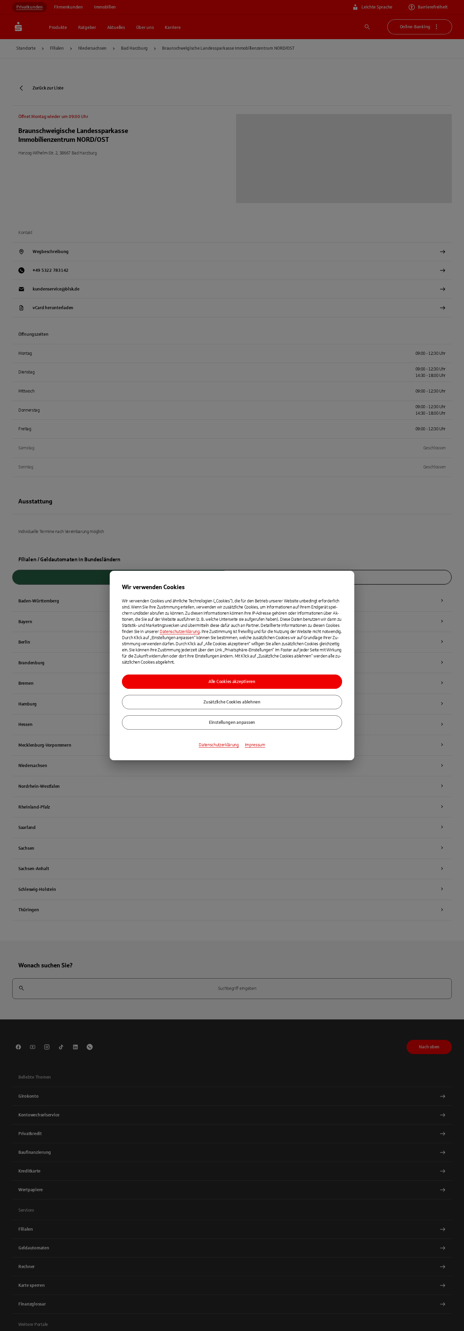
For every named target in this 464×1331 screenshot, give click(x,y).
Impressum (255, 745)
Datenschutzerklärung (180, 631)
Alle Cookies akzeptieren (232, 681)
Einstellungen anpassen (232, 722)
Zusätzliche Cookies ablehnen (232, 702)
